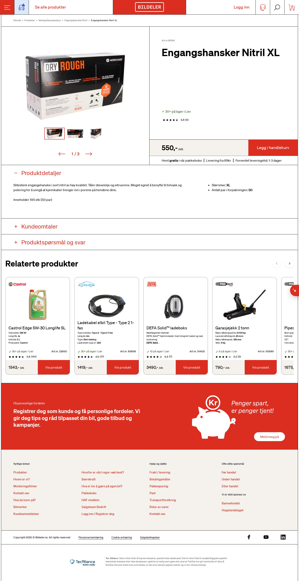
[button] (75, 86)
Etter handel (230, 486)
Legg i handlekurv (273, 147)
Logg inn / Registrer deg (98, 514)
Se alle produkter (50, 7)
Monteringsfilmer (25, 486)
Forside (17, 20)
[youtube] (266, 537)
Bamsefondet (231, 503)
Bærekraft (89, 479)
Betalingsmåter (160, 479)
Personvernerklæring (91, 537)
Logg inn (241, 7)
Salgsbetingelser (150, 537)
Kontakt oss (21, 493)
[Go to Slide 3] (96, 133)
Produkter (29, 20)
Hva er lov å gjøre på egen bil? (102, 486)
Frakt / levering (160, 472)
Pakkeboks (89, 493)
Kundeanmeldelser (26, 514)
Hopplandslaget (232, 510)
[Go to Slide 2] (75, 133)
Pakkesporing (159, 486)
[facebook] (249, 537)
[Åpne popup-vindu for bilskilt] (21, 7)
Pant (153, 493)
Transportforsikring (163, 500)
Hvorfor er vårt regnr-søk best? (103, 472)
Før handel (229, 472)
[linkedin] (283, 537)
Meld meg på (269, 437)
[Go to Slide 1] (54, 133)
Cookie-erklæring (121, 537)
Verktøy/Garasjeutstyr (49, 20)
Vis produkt (53, 367)
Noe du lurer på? (24, 500)
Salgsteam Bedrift (94, 507)
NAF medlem (90, 500)
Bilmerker (20, 507)
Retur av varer (159, 507)
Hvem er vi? (21, 479)
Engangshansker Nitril (75, 20)
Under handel (231, 479)
